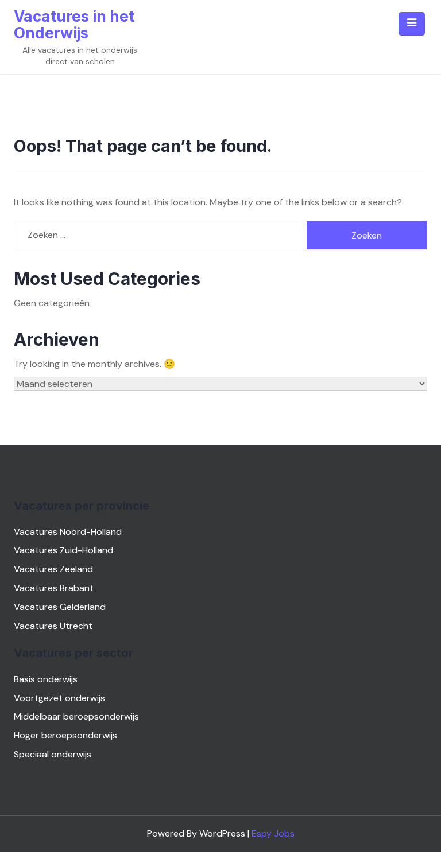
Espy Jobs (273, 833)
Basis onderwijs (46, 679)
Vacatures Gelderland (60, 607)
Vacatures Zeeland (53, 569)
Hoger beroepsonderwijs (65, 735)
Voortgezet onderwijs (59, 698)
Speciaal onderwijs (52, 754)
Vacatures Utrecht (53, 626)
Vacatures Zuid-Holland (63, 550)
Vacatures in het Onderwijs (74, 24)
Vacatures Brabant (54, 588)
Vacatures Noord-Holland (68, 532)
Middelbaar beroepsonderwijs (76, 716)
